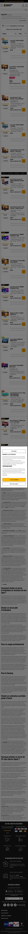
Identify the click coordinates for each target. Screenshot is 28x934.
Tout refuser (13, 451)
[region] (14, 467)
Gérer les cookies (14, 483)
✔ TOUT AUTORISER (14, 479)
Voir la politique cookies (7, 466)
